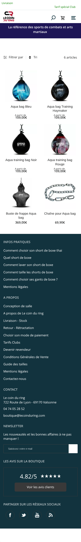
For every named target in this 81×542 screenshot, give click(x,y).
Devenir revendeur (17, 350)
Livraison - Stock (15, 321)
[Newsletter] (73, 448)
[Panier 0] (62, 18)
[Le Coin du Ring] (26, 16)
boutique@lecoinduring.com (24, 416)
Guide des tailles (15, 364)
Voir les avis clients (40, 487)
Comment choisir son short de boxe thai (32, 250)
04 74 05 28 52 (14, 409)
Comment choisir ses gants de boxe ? (30, 279)
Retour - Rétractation (18, 328)
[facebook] (10, 515)
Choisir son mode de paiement (25, 335)
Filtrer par (16, 57)
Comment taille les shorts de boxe (28, 272)
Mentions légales (15, 287)
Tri (35, 57)
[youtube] (37, 515)
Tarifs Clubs (11, 342)
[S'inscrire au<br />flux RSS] (50, 515)
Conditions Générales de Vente (26, 357)
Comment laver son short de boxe (28, 265)
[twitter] (23, 515)
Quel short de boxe (17, 258)
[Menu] (73, 18)
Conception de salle (17, 306)
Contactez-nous (14, 379)
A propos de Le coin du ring (23, 313)
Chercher (53, 17)
